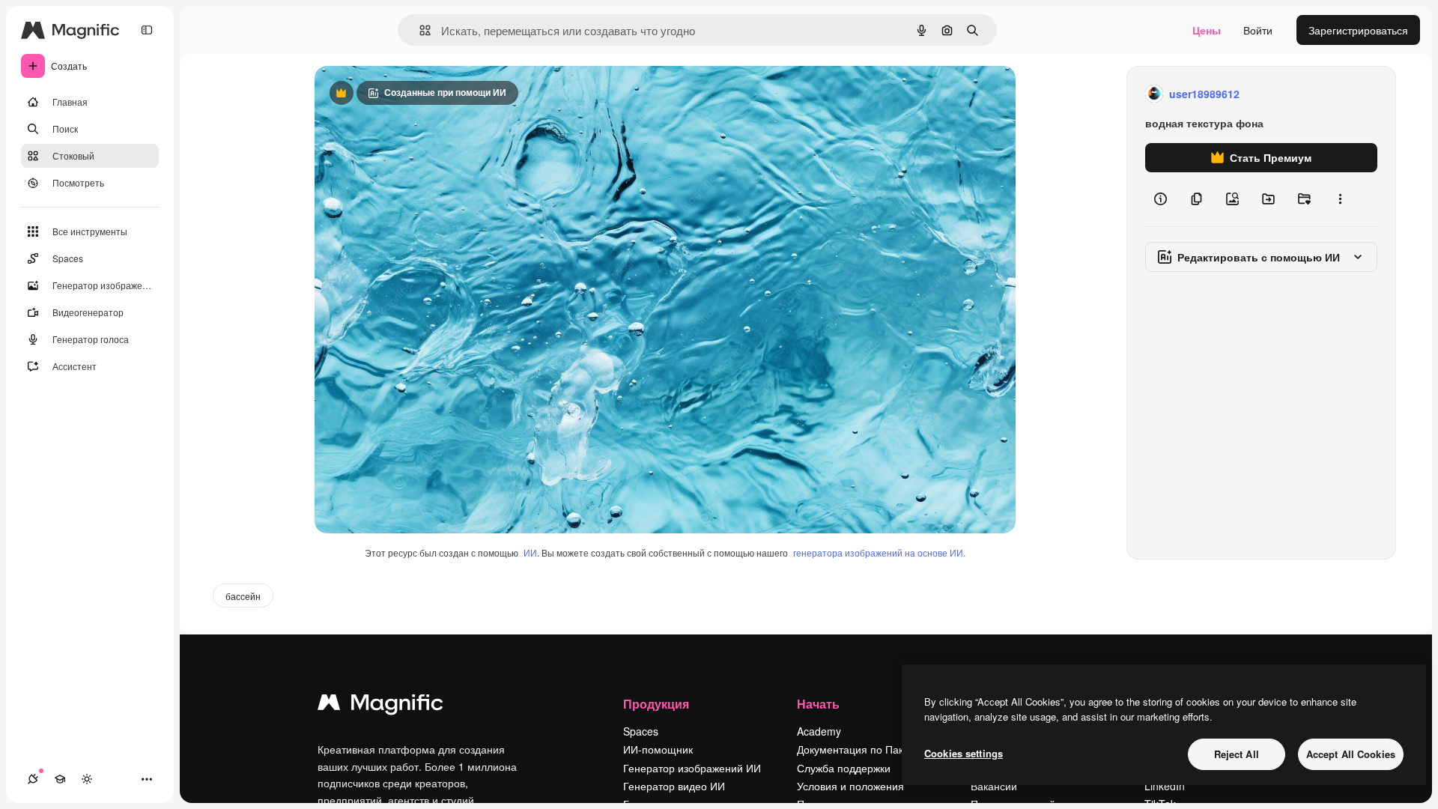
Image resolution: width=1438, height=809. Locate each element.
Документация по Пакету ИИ (867, 749)
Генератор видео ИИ (674, 785)
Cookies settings (963, 753)
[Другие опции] (1340, 199)
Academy (819, 731)
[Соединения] (33, 779)
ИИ (530, 552)
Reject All (1236, 754)
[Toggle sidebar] (147, 30)
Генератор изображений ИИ (692, 767)
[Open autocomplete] (419, 30)
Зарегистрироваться (1358, 29)
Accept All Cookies (1350, 754)
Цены (1206, 29)
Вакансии (994, 785)
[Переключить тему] (87, 779)
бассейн (243, 596)
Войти (1257, 29)
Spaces (640, 731)
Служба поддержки (844, 767)
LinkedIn (1164, 785)
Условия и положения (850, 785)
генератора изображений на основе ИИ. (879, 552)
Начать (818, 703)
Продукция (656, 703)
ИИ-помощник (658, 749)
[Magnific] (380, 705)
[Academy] (60, 779)
